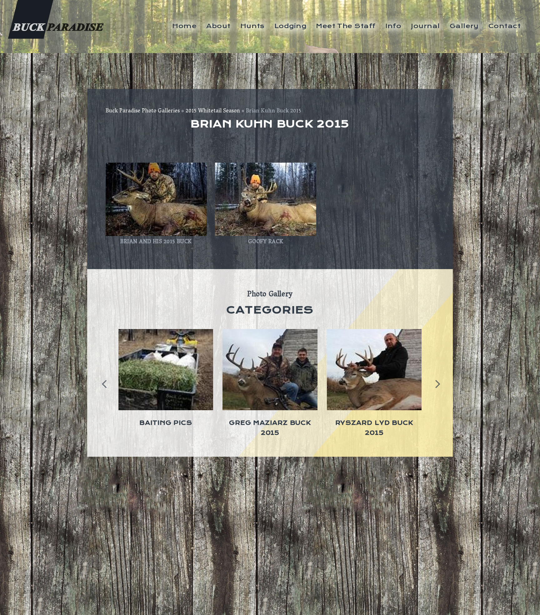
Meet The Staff (345, 26)
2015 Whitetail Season (213, 111)
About (218, 26)
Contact (504, 26)
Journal (425, 26)
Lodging (290, 26)
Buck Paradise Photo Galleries (143, 111)
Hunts (252, 26)
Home (184, 26)
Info (393, 26)
